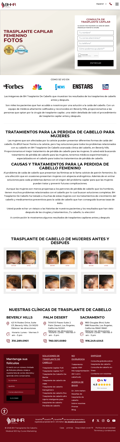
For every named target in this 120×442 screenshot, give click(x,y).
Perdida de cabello (51, 406)
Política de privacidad (105, 428)
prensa (69, 428)
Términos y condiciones (104, 430)
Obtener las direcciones (23, 328)
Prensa (74, 406)
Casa (62, 428)
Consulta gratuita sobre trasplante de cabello (101, 362)
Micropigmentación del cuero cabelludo (79, 374)
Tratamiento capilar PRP (77, 366)
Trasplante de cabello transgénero (52, 388)
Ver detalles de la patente (75, 422)
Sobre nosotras (78, 403)
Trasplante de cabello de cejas (54, 382)
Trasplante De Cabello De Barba (54, 375)
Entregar (95, 63)
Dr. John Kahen (78, 391)
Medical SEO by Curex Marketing (21, 431)
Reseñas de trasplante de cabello (77, 397)
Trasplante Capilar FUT (53, 371)
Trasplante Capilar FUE (53, 368)
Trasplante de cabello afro (54, 396)
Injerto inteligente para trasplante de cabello (52, 401)
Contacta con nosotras (101, 374)
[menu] (117, 4)
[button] (101, 4)
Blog (73, 410)
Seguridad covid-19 (84, 428)
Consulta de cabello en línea (101, 369)
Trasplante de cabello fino (54, 393)
